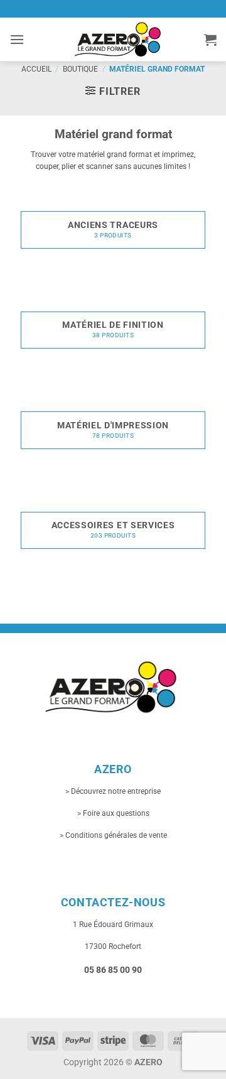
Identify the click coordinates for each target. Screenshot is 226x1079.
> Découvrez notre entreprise (113, 791)
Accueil (36, 69)
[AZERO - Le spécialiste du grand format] (118, 39)
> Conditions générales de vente (113, 835)
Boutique (80, 69)
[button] (16, 39)
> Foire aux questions (113, 813)
